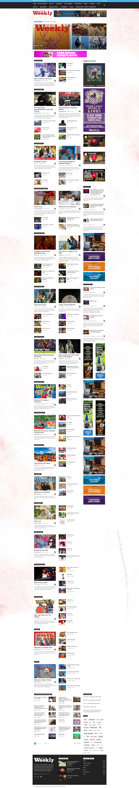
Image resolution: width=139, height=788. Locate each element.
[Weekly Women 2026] (45, 541)
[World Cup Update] (62, 457)
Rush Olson (36, 358)
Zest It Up (37, 521)
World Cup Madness (71, 448)
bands (86, 722)
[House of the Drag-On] (62, 401)
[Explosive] (62, 479)
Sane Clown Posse (40, 305)
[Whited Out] (62, 576)
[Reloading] (62, 551)
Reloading (69, 549)
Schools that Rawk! (71, 77)
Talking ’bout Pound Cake (73, 513)
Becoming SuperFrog (47, 373)
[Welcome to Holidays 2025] (45, 639)
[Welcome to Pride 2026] (45, 483)
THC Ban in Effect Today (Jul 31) (93, 703)
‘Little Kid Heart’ (46, 328)
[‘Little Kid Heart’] (37, 330)
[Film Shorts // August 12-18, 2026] (37, 273)
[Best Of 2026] (76, 722)
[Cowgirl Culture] (37, 323)
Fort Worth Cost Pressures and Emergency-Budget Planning (97, 205)
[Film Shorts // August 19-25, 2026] (69, 243)
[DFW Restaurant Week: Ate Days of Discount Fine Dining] (62, 226)
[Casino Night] (37, 219)
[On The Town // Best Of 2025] (62, 681)
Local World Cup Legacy (42, 463)
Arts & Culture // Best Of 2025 (73, 685)
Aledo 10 (69, 385)
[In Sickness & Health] (62, 609)
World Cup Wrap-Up (71, 373)
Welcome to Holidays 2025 (43, 647)
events (86, 727)
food (90, 730)
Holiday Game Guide (72, 646)
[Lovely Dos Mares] (80, 29)
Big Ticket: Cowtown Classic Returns (97, 288)
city (94, 722)
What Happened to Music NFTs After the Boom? (97, 219)
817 (85, 720)
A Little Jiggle (70, 506)
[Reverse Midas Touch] (62, 130)
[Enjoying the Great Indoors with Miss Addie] (62, 219)
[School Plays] (62, 65)
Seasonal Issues (53, 7)
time (94, 750)
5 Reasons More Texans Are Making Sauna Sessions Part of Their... (65, 707)
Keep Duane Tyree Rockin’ (73, 314)
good (101, 733)
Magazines (43, 7)
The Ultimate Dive (71, 462)
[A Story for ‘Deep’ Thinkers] (62, 182)
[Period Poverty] (37, 130)
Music (85, 3)
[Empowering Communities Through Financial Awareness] (62, 763)
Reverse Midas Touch (72, 127)
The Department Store (72, 632)
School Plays (70, 63)
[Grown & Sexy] (62, 583)
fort (99, 730)
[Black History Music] (45, 574)
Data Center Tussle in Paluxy (48, 120)
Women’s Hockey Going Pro (73, 556)
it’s (84, 736)
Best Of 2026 (61, 720)
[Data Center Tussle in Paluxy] (37, 123)
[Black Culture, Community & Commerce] (62, 590)
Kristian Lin (36, 255)
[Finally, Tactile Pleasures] (69, 296)
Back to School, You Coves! (43, 79)
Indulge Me (69, 620)
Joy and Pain (45, 180)
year (85, 752)
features (93, 727)
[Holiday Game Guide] (62, 648)
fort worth (88, 733)
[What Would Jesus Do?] (62, 123)
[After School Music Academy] (62, 72)
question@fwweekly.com (44, 773)
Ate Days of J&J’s (70, 429)
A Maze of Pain (93, 706)
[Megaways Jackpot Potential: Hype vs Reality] (62, 770)
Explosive (69, 477)
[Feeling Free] (62, 602)
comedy (99, 722)
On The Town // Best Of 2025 (73, 678)
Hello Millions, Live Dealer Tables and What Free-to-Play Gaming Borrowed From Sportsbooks (97, 192)
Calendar (59, 3)
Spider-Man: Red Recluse (73, 264)
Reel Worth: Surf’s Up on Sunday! (96, 316)
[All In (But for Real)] (97, 43)
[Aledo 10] (62, 387)
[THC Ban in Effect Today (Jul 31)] (62, 137)
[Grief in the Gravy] (62, 641)
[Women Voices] (62, 537)
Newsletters (79, 7)
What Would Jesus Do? (72, 120)
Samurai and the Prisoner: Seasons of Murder (73, 271)
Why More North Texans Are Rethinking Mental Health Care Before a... (40, 728)
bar (90, 722)
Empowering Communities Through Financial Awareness (73, 763)
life (88, 736)
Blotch (51, 3)
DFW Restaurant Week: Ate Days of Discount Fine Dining (73, 225)
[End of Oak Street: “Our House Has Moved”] (37, 266)
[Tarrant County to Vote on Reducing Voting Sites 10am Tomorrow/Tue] (37, 137)
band (102, 719)
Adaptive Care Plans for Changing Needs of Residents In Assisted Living (40, 707)
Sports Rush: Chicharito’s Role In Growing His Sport (73, 367)
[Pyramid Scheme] (62, 522)
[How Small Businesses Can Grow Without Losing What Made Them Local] (52, 722)
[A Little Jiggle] (62, 508)
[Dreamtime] (62, 616)
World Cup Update (71, 455)
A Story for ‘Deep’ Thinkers (73, 180)
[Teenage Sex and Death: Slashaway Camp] (45, 243)
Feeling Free (70, 600)
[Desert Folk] (52, 36)
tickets (91, 750)
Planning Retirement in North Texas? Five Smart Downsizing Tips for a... (64, 714)
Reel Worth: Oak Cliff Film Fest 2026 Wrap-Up (97, 331)
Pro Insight (69, 422)
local (100, 736)
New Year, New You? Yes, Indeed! (42, 616)
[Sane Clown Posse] (45, 296)
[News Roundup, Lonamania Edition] (69, 99)
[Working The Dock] (45, 153)
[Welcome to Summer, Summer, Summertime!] (45, 422)
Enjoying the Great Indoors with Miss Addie (73, 218)
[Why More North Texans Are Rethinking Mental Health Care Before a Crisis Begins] (52, 729)
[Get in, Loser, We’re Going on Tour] (62, 417)
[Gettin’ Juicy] (45, 198)
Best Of (35, 7)
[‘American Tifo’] (37, 175)
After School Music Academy (73, 70)
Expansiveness (70, 491)
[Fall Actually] (37, 368)
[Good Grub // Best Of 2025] (62, 674)
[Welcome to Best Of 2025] (45, 671)
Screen (92, 3)
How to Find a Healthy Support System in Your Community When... (39, 714)
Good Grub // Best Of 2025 (73, 671)
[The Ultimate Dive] (62, 464)
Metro (84, 774)
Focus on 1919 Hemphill (47, 314)
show (93, 745)
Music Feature (86, 771)
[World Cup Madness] (62, 450)
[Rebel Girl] (62, 544)
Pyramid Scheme (71, 520)
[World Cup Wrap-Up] (62, 375)
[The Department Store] (62, 634)
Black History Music (40, 583)
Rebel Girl (69, 542)
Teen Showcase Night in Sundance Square (67, 162)
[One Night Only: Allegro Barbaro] (37, 280)
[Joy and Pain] (37, 182)
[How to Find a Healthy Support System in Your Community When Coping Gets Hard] (52, 715)
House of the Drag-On (72, 398)
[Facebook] (101, 1)
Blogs (84, 767)
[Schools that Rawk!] (62, 79)
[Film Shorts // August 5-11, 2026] (62, 280)
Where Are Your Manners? (67, 207)
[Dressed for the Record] (62, 486)
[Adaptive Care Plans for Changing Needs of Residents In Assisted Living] (52, 708)
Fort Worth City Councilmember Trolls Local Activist (43, 109)
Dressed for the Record (72, 484)
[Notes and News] (62, 323)
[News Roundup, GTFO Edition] (80, 43)
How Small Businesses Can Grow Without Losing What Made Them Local (40, 721)
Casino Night (45, 217)
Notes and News (70, 321)
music (98, 739)
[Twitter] (105, 1)
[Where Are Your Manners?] (69, 198)
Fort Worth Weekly (38, 208)
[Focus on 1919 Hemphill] (37, 316)
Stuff (98, 3)
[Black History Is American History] (62, 569)
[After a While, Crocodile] (37, 226)
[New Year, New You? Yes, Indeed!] (45, 606)
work (98, 750)
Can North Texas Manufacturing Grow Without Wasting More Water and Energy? (65, 699)
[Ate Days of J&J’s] (62, 431)
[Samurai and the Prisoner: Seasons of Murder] (62, 273)
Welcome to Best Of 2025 (42, 680)
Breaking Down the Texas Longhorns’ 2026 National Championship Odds (64, 728)
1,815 (45, 743)
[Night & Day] (76, 736)
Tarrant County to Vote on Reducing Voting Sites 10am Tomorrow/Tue (48, 136)
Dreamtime (69, 613)
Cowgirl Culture (46, 321)
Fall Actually (45, 366)
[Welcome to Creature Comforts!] (45, 391)
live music (93, 736)
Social (71, 7)
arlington (92, 719)
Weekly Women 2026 (41, 550)
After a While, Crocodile (47, 224)
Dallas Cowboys (92, 724)
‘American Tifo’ (45, 173)
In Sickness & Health (71, 606)
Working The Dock (40, 162)
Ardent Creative (62, 786)
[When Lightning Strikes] (52, 736)
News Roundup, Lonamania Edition (51, 21)
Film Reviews (86, 765)
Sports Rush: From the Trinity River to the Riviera (69, 356)
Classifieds (64, 7)
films (85, 730)
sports (98, 745)
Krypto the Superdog (72, 392)
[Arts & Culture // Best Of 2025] (62, 687)
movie (86, 739)
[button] (104, 5)
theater (86, 750)
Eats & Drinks (68, 3)
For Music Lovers (71, 653)
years (88, 752)
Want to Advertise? (90, 7)
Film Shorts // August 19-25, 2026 (68, 252)
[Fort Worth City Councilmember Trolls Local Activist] (45, 99)
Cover (34, 3)
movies (92, 739)
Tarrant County (89, 748)
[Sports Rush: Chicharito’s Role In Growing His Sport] (62, 368)
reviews (87, 745)
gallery (96, 733)
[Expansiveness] (62, 493)
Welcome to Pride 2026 (42, 492)
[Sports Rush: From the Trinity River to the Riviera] (69, 346)
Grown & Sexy (70, 581)
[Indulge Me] (62, 623)
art (97, 719)
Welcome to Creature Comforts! (41, 401)
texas (101, 748)
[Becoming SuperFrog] (37, 375)
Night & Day (93, 301)
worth (101, 750)
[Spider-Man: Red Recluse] (62, 266)
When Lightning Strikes (39, 734)
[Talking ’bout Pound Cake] (62, 515)
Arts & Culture (42, 3)
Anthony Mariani (37, 80)
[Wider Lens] (62, 175)
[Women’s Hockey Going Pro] (62, 558)
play (91, 742)
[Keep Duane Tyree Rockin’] (62, 316)
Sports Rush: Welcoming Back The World (44, 356)
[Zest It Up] (45, 512)
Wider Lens (69, 173)
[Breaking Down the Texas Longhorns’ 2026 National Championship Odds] (76, 729)
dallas (85, 725)
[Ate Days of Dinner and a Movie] (97, 29)
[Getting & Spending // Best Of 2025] (62, 667)
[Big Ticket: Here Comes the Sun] (62, 438)
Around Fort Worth (87, 763)
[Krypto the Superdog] (62, 394)
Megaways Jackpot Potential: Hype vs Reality (73, 769)
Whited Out (69, 574)
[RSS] (103, 1)
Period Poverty (45, 127)
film (100, 727)
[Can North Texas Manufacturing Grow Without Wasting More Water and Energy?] (76, 699)
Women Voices (70, 535)
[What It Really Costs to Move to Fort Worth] (52, 699)
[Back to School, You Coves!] (45, 70)
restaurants (98, 742)
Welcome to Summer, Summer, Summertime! (44, 431)
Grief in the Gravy (71, 639)
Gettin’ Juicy (38, 207)
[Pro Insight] (62, 424)
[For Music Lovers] (62, 655)
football (95, 730)
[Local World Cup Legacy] (45, 454)
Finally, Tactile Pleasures (67, 305)
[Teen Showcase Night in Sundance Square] (69, 153)
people (86, 742)
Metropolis (78, 3)
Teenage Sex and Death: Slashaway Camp (42, 252)
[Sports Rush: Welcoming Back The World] (45, 346)
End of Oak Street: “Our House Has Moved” (47, 264)
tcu (96, 747)
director (99, 724)
